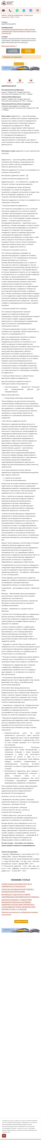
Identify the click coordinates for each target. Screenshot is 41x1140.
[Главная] (9, 3)
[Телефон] (10, 10)
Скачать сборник (28, 51)
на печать (9, 82)
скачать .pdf (20, 82)
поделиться (31, 82)
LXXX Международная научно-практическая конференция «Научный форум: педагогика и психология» (18, 31)
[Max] (30, 10)
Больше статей (21, 921)
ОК (4, 1136)
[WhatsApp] (17, 10)
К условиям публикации (13, 51)
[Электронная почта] (3, 10)
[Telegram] (23, 10)
